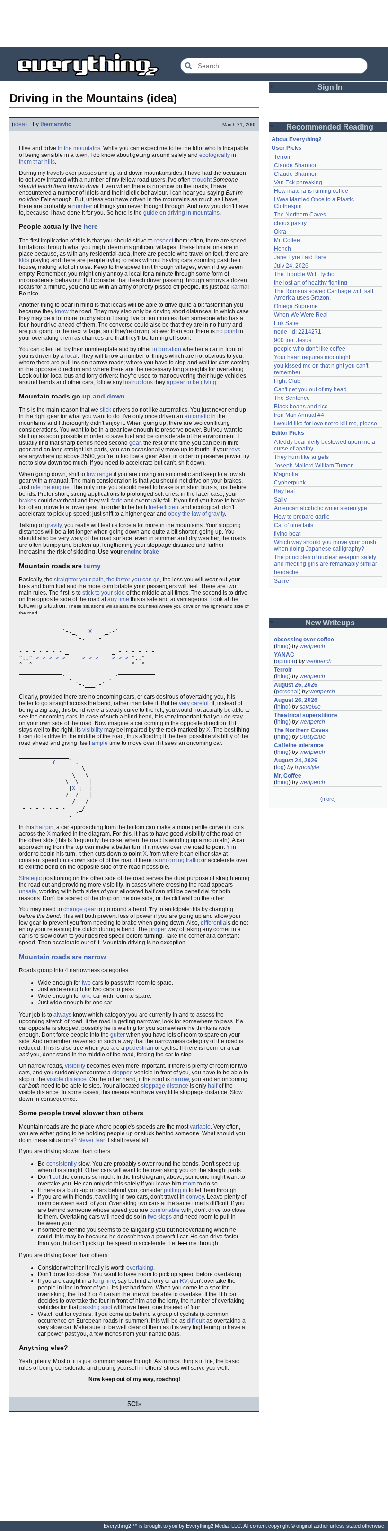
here (91, 226)
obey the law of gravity (196, 513)
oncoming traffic (179, 860)
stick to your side (103, 592)
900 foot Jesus (292, 340)
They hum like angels (301, 457)
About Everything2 (297, 139)
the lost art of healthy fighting (310, 282)
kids (24, 260)
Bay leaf (284, 491)
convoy (195, 1197)
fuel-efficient (164, 507)
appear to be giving (191, 382)
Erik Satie (286, 323)
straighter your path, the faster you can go (107, 579)
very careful (194, 703)
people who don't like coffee (309, 349)
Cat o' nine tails (293, 525)
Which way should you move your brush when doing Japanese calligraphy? (326, 545)
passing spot (95, 1307)
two (86, 982)
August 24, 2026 (295, 760)
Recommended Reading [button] (329, 127)
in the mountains (79, 148)
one (87, 996)
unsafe (27, 891)
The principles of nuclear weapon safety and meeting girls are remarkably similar (326, 560)
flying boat (287, 533)
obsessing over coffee (304, 639)
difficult (196, 1320)
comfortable (165, 1210)
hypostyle (307, 767)
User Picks (286, 148)
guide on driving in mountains (181, 212)
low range (99, 474)
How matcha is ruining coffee (311, 191)
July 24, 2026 (291, 265)
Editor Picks (288, 433)
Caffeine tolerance (299, 745)
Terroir (282, 157)
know (62, 311)
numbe (81, 206)
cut (56, 1177)
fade (117, 500)
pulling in (175, 1190)
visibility (92, 730)
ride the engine (50, 487)
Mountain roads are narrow (62, 956)
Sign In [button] (330, 87)
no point (226, 331)
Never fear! (92, 1140)
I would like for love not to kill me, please (325, 423)
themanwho (55, 124)
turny (92, 566)
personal (287, 691)
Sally (280, 499)
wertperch (312, 646)
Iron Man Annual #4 (299, 415)
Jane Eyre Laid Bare (300, 257)
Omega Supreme (296, 306)
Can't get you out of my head (310, 389)
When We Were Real (301, 314)
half (212, 1085)
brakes (27, 500)
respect (163, 240)
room (189, 1183)
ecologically (214, 155)
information (166, 349)
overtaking (139, 1267)
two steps (160, 1216)
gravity (53, 525)
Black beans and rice (301, 406)
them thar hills (37, 161)
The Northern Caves (300, 214)
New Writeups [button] (330, 623)
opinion (285, 661)
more (328, 799)
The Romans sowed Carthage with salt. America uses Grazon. (325, 294)
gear (135, 443)
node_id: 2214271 (297, 332)
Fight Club (287, 381)
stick (105, 410)
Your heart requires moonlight (312, 357)
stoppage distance (164, 1085)
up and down (103, 396)
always (62, 1015)
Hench (282, 248)
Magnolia (286, 474)
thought (202, 179)
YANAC (284, 654)
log (280, 767)
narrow (180, 1079)
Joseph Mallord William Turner (313, 465)
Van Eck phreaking (298, 182)
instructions (138, 382)
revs (234, 449)
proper (157, 929)
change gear (79, 909)
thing (282, 646)
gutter (117, 1034)
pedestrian (139, 1048)
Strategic (30, 878)
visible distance (67, 1079)
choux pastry (290, 223)
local (71, 356)
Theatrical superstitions (306, 715)
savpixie (310, 706)
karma (239, 287)
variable (200, 1127)
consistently (61, 1163)
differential (214, 922)
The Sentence (292, 398)
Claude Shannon (296, 165)
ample (100, 743)
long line (104, 1281)
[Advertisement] (194, 23)
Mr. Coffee (287, 240)
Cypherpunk (290, 482)
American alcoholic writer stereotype (320, 508)
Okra (280, 231)
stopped (122, 1072)
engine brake (141, 551)
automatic (197, 416)
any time (118, 599)
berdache (286, 572)
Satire (281, 581)
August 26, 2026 (295, 685)
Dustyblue (313, 737)
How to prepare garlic (301, 516)
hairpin (44, 827)
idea (19, 124)
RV (183, 1281)
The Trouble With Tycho (304, 274)
